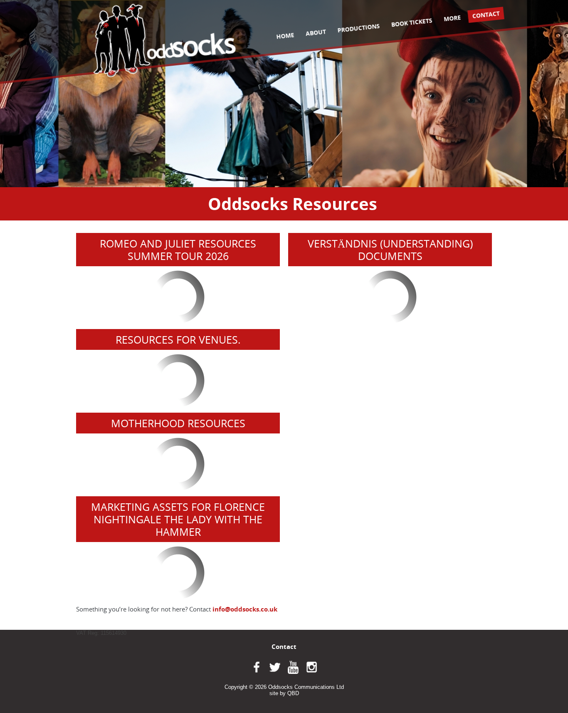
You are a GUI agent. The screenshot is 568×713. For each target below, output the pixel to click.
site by (284, 693)
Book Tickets (411, 22)
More (452, 18)
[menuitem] (285, 36)
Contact (486, 14)
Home (285, 35)
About (315, 32)
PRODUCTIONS (358, 28)
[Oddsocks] (165, 40)
